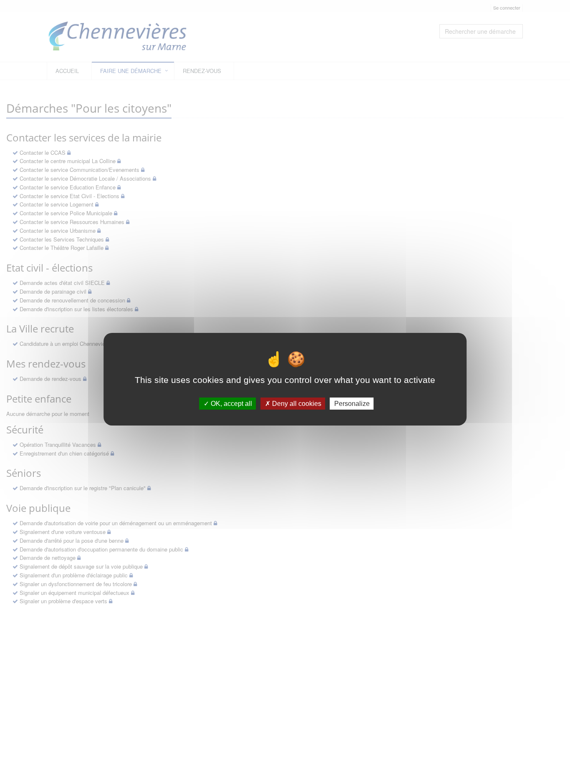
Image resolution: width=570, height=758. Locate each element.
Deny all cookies (295, 403)
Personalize (352, 403)
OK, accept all (230, 403)
